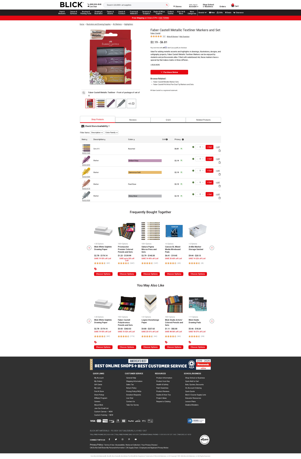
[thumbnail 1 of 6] (90, 103)
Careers (97, 401)
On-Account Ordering (193, 388)
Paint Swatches (162, 388)
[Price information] (181, 148)
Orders (223, 7)
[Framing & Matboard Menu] (134, 15)
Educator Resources (193, 398)
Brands (201, 13)
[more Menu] (192, 15)
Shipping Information (134, 381)
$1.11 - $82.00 (171, 329)
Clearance (240, 13)
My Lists (97, 388)
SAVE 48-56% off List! (173, 332)
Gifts (221, 13)
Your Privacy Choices (149, 445)
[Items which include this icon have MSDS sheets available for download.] (219, 150)
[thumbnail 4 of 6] (121, 103)
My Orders (98, 381)
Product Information (164, 378)
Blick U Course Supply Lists (195, 395)
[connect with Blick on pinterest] (129, 441)
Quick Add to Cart (192, 381)
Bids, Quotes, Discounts (194, 384)
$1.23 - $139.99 (124, 255)
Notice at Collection (133, 445)
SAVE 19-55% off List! (102, 259)
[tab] (97, 119)
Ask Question (184, 37)
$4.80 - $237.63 (148, 329)
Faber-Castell (155, 33)
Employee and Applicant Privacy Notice (154, 448)
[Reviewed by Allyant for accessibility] (204, 439)
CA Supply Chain (132, 448)
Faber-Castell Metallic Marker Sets (166, 82)
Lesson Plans (190, 401)
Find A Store (99, 391)
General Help (131, 378)
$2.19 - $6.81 (158, 42)
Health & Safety (162, 384)
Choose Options (103, 274)
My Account (99, 378)
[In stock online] (193, 147)
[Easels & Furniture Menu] (122, 15)
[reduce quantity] (197, 147)
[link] (92, 7)
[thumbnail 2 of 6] (100, 103)
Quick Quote (190, 391)
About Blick (98, 405)
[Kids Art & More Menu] (182, 15)
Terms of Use (109, 445)
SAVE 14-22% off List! (197, 259)
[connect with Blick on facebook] (109, 441)
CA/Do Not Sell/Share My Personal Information (107, 448)
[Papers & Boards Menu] (111, 15)
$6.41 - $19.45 (171, 255)
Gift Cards (98, 384)
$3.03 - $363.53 (124, 329)
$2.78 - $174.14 (100, 255)
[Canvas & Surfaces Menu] (74, 15)
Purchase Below (170, 72)
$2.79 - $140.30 (148, 255)
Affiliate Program (100, 398)
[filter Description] (96, 132)
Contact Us (130, 401)
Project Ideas (161, 398)
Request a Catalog (163, 401)
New (213, 13)
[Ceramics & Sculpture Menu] (146, 15)
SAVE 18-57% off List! (197, 332)
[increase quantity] (203, 147)
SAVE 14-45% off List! (150, 259)
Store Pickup (99, 395)
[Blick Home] (72, 5)
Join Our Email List (101, 408)
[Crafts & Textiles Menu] (172, 15)
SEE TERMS (164, 18)
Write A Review (172, 37)
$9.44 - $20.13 (195, 255)
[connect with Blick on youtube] (135, 441)
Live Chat (129, 398)
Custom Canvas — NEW (103, 412)
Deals (229, 13)
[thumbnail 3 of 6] (110, 103)
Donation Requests (133, 395)
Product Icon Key (163, 381)
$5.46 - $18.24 (195, 329)
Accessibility (120, 445)
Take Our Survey (132, 405)
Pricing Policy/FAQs (133, 391)
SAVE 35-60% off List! (173, 259)
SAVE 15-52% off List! (126, 332)
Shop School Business (208, 6)
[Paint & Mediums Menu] (63, 15)
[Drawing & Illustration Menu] (98, 15)
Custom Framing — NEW (103, 415)
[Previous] (89, 248)
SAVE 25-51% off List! (150, 332)
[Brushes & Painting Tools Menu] (86, 15)
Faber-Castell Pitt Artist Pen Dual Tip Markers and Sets (173, 84)
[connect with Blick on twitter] (116, 441)
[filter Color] (111, 132)
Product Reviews (162, 391)
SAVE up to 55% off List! (126, 260)
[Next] (212, 248)
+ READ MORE (155, 65)
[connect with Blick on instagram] (122, 441)
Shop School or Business (195, 378)
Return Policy (131, 388)
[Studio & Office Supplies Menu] (159, 15)
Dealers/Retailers (191, 405)
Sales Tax (130, 384)
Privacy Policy (96, 444)
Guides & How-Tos (163, 395)
